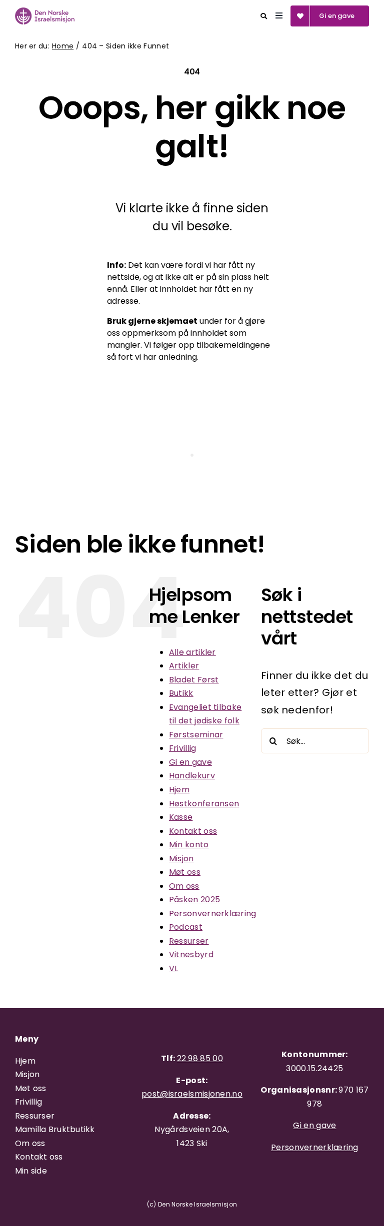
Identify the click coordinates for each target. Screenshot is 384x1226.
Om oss (184, 886)
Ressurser (189, 941)
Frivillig (182, 748)
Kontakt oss (193, 831)
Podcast (185, 927)
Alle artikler (192, 652)
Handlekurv (192, 775)
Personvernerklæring (212, 913)
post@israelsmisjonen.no (192, 1094)
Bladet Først (194, 679)
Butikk (181, 693)
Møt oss (184, 872)
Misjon (181, 858)
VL (173, 968)
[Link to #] (263, 16)
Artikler (184, 665)
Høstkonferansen (204, 803)
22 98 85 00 (200, 1058)
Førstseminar (196, 734)
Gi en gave (190, 762)
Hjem (179, 789)
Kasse (181, 817)
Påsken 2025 (194, 899)
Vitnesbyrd (191, 954)
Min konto (189, 844)
